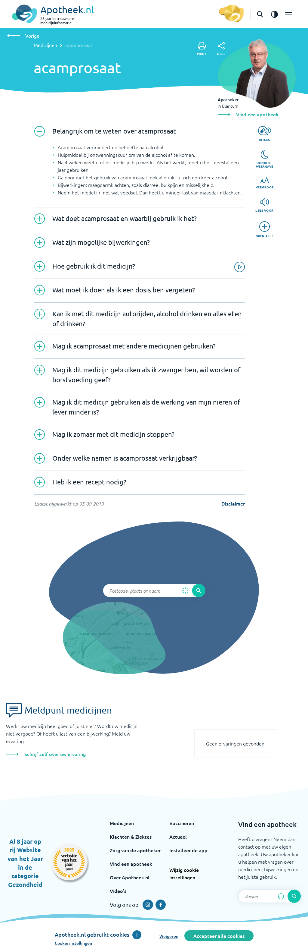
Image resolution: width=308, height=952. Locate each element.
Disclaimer (233, 503)
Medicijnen (45, 45)
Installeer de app (188, 850)
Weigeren (168, 936)
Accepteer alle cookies (219, 935)
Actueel (178, 836)
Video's (118, 890)
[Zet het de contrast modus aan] (274, 14)
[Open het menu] (289, 14)
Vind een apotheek (131, 863)
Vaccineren (181, 823)
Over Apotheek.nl (129, 877)
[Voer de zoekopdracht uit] (198, 590)
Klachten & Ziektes (131, 836)
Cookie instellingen (73, 943)
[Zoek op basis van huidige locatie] (185, 590)
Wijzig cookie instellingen (184, 873)
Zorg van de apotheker (135, 850)
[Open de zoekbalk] (260, 14)
